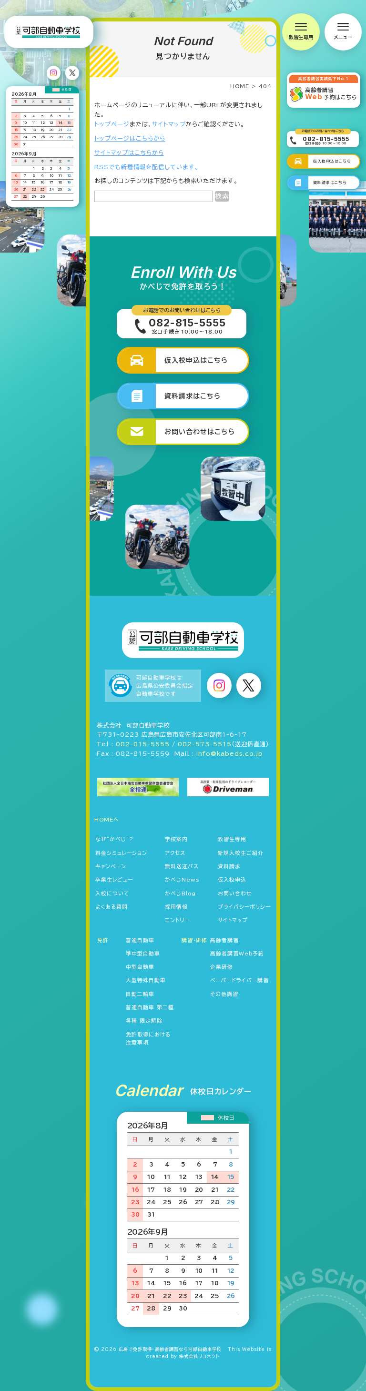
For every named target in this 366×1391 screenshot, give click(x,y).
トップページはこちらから (129, 138)
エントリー (177, 920)
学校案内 (176, 839)
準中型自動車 (143, 953)
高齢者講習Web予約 (237, 953)
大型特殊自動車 (146, 980)
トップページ (112, 124)
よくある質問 (111, 906)
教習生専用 (232, 839)
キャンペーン (110, 866)
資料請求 (229, 866)
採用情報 (176, 906)
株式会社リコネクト (199, 1356)
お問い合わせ (235, 893)
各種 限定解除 (144, 1020)
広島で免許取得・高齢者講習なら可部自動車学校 (170, 1349)
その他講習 (224, 993)
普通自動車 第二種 (150, 1007)
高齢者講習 (224, 940)
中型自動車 (140, 966)
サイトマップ (169, 124)
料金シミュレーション (121, 852)
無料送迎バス (182, 866)
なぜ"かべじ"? (114, 839)
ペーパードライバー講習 (239, 980)
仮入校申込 (232, 879)
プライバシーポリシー (244, 906)
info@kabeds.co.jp (229, 753)
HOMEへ (106, 819)
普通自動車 (140, 940)
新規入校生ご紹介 (241, 852)
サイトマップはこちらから (129, 152)
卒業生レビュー (114, 879)
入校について (112, 893)
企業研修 (221, 966)
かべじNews (182, 879)
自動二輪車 (140, 993)
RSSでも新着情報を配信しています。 (146, 167)
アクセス (175, 852)
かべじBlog (180, 893)
